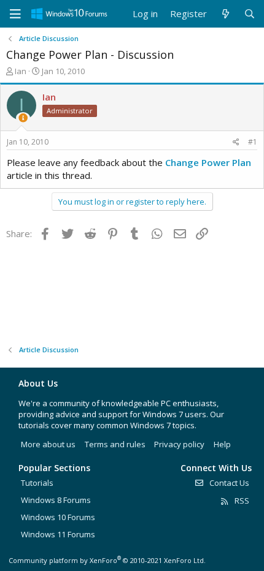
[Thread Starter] (23, 118)
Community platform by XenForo (107, 560)
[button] (15, 14)
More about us (48, 444)
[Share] (236, 142)
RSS (241, 500)
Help (222, 444)
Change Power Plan (208, 162)
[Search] (250, 13)
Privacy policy (179, 444)
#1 (252, 142)
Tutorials (37, 482)
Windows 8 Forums (56, 499)
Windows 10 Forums (58, 517)
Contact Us (228, 482)
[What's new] (225, 13)
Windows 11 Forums (58, 534)
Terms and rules (115, 444)
